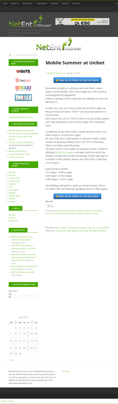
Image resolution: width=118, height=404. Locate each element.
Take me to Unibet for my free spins (78, 80)
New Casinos (28, 3)
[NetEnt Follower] (10, 54)
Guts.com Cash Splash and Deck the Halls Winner (81, 231)
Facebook (13, 221)
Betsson (12, 175)
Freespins (54, 3)
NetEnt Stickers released (23, 272)
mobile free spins (64, 152)
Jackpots (65, 3)
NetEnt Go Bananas (18, 151)
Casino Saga (14, 181)
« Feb (11, 360)
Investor (76, 3)
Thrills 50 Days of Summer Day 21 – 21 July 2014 (84, 227)
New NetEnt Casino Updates (79, 213)
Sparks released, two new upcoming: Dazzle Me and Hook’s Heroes (23, 257)
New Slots (15, 3)
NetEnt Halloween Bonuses (21, 130)
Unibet (95, 213)
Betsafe (12, 172)
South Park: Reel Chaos (19, 154)
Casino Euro (14, 178)
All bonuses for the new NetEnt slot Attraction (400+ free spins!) (23, 136)
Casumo (12, 184)
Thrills (12, 198)
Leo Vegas (13, 190)
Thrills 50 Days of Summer (21, 142)
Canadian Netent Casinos (20, 117)
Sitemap (65, 371)
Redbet (12, 193)
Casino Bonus (41, 3)
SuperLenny (14, 196)
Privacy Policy (7, 401)
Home (5, 3)
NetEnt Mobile (59, 213)
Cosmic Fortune (16, 157)
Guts (11, 187)
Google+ (12, 215)
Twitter (12, 218)
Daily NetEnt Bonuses (65, 211)
